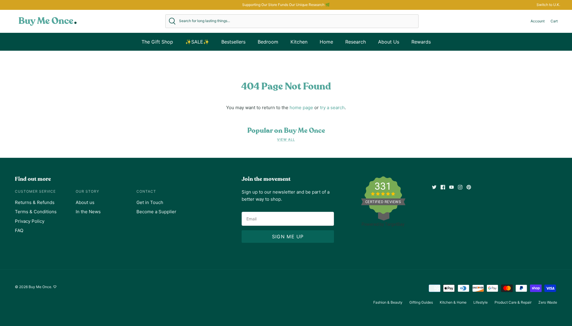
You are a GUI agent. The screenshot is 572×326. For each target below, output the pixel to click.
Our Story (87, 191)
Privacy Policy (29, 221)
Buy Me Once (40, 287)
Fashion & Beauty (387, 302)
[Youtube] (451, 187)
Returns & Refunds (35, 202)
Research (355, 42)
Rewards (421, 42)
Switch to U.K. (548, 4)
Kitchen (298, 42)
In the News (88, 211)
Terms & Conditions (36, 211)
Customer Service (35, 191)
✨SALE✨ (197, 42)
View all (286, 139)
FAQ (19, 230)
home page (301, 107)
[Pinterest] (469, 187)
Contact (146, 191)
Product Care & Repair (513, 302)
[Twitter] (434, 187)
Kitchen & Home (453, 302)
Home (326, 42)
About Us (388, 42)
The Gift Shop (157, 42)
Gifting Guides (421, 302)
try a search (332, 107)
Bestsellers (233, 42)
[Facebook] (443, 187)
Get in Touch (149, 202)
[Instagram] (460, 187)
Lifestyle (480, 302)
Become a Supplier (156, 211)
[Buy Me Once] (47, 21)
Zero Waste (547, 302)
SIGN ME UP (288, 237)
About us (85, 202)
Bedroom (268, 42)
